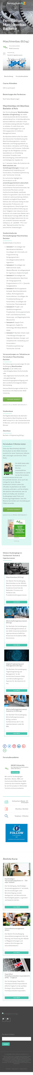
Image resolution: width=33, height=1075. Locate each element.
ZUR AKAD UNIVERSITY (13, 399)
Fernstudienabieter (22, 76)
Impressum (15, 1069)
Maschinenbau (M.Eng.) (15, 577)
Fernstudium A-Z (23, 1054)
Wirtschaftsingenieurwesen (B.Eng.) (16, 622)
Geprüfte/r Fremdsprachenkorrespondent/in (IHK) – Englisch (17, 976)
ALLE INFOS (16, 602)
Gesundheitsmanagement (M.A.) (14, 929)
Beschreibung (8, 76)
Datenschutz (23, 1069)
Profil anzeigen (15, 772)
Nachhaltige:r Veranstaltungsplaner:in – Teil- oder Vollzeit (16, 880)
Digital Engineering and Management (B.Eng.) (15, 665)
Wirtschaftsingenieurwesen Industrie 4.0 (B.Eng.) (16, 710)
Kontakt (8, 1069)
